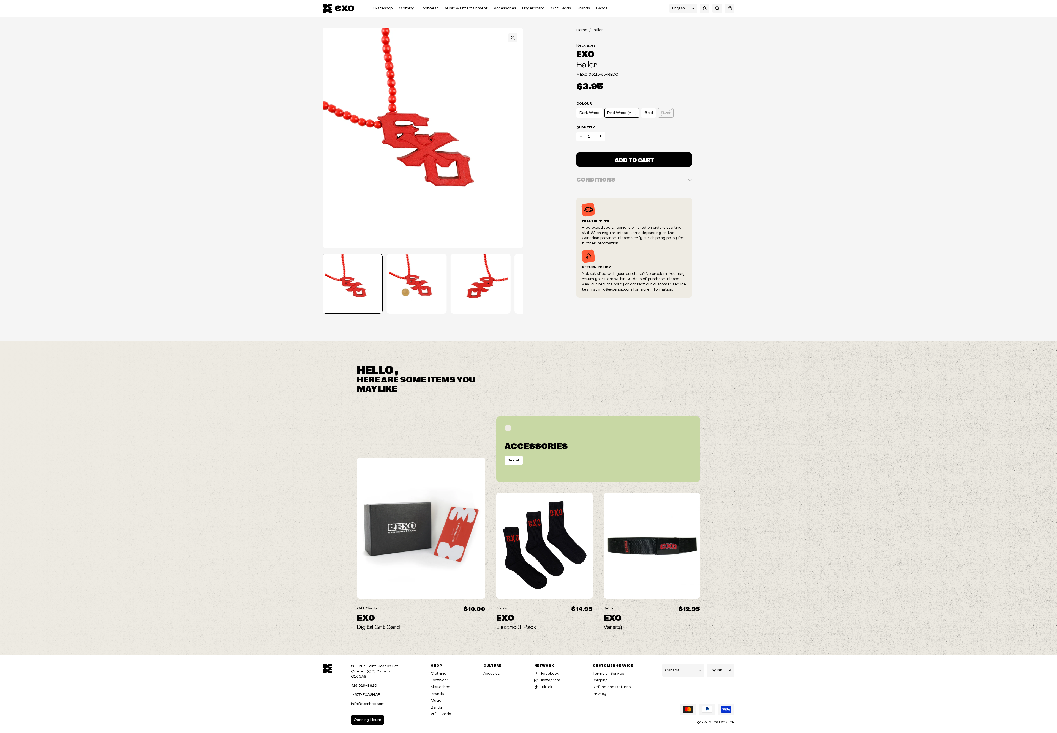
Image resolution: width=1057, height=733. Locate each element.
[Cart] (729, 8)
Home (581, 30)
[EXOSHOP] (338, 8)
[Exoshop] (327, 668)
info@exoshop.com (368, 704)
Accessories (505, 8)
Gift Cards (561, 8)
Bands (601, 8)
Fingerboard (533, 8)
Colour (584, 103)
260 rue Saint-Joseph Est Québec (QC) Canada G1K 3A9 (374, 671)
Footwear (429, 8)
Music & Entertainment (466, 8)
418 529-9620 (364, 686)
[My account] (704, 8)
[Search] (717, 8)
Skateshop (383, 8)
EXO (585, 53)
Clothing (407, 8)
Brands (583, 8)
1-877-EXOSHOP (365, 695)
